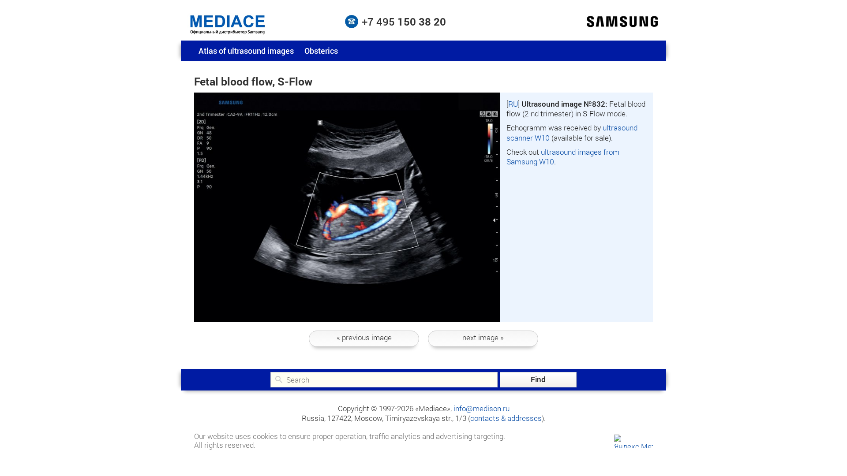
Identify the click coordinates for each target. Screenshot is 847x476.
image (364, 337)
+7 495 (404, 22)
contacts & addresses (506, 418)
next (483, 337)
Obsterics (321, 50)
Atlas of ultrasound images (246, 50)
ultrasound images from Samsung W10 (562, 157)
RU (513, 104)
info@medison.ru (481, 408)
